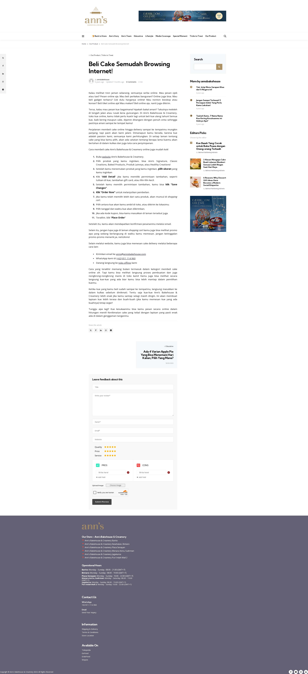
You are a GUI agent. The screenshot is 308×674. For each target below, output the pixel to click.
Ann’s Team (126, 36)
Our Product (210, 36)
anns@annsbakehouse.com (131, 254)
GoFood (85, 653)
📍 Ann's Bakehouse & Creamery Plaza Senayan (103, 547)
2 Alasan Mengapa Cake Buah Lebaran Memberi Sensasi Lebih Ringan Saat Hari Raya (214, 163)
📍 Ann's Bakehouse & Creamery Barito (100, 540)
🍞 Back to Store (99, 36)
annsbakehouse (103, 79)
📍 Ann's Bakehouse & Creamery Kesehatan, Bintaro (105, 544)
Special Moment (180, 36)
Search (198, 59)
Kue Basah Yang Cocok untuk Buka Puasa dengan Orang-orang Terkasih (210, 146)
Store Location (88, 636)
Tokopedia (86, 650)
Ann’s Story (114, 36)
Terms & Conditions (90, 632)
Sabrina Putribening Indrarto (208, 152)
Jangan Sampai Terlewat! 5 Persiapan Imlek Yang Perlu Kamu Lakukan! (209, 103)
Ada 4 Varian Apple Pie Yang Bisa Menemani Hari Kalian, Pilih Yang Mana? (157, 355)
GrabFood (86, 657)
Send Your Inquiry (89, 612)
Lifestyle (149, 36)
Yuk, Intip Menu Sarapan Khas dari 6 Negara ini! (210, 88)
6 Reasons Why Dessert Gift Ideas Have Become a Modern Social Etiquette (214, 182)
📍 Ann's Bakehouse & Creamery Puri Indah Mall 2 (104, 558)
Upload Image (97, 485)
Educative (138, 36)
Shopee (85, 660)
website (106, 156)
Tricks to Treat (196, 36)
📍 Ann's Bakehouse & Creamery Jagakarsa (101, 554)
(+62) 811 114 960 (125, 258)
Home (84, 44)
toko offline (124, 262)
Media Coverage (163, 36)
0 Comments (131, 82)
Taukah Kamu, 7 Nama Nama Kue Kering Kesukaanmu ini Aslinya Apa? (209, 118)
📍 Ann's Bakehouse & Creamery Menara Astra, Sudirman (108, 551)
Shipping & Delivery (90, 629)
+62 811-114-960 (89, 605)
